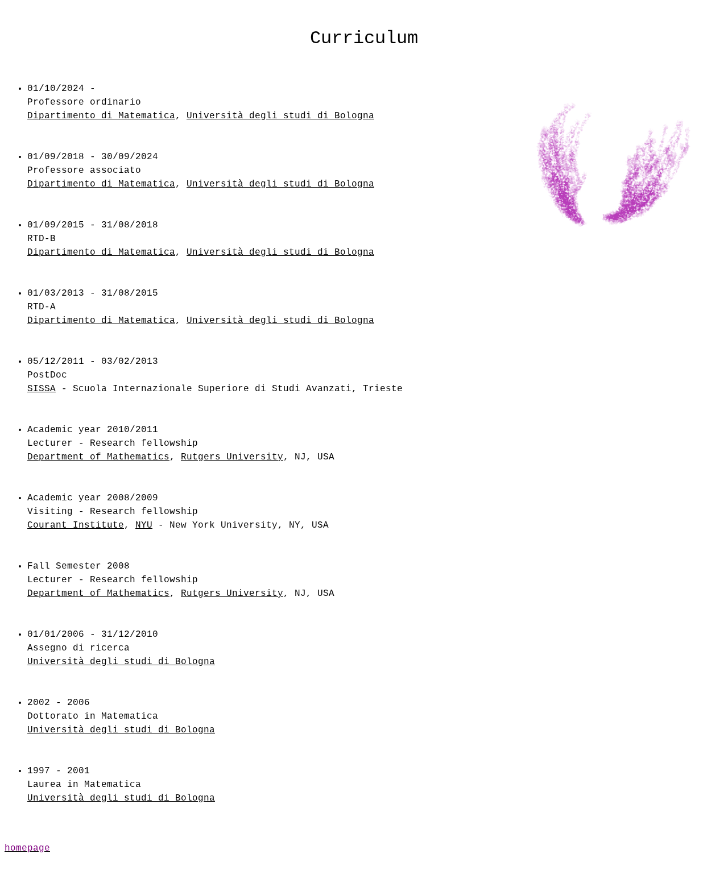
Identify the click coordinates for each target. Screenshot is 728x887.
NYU (143, 525)
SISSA (41, 389)
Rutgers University (232, 457)
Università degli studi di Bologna (280, 116)
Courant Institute (75, 525)
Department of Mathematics (98, 457)
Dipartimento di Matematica (101, 116)
